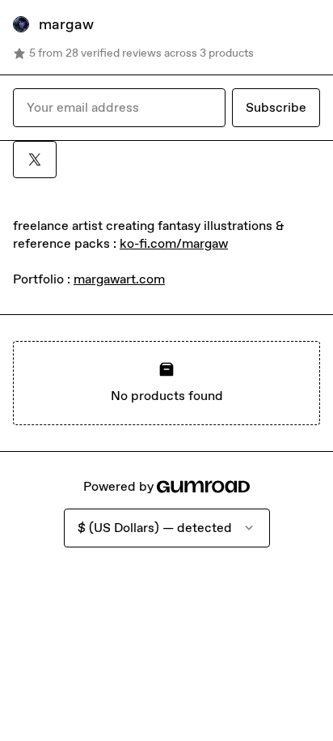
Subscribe (276, 107)
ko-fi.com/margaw (174, 243)
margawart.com (119, 279)
